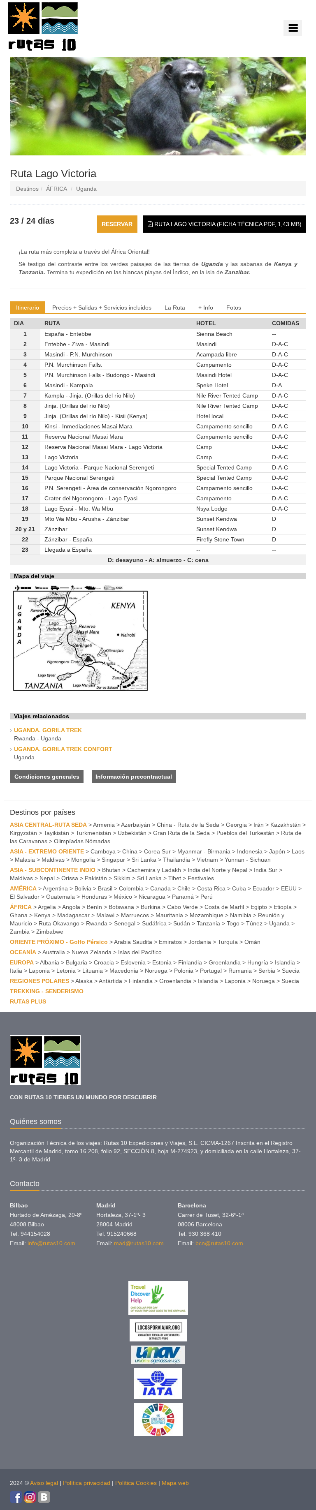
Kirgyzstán (23, 833)
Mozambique (206, 915)
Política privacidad (86, 1483)
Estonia (162, 962)
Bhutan (111, 870)
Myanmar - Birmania (203, 851)
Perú (206, 896)
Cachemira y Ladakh (154, 870)
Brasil (105, 888)
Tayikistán (56, 833)
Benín (94, 907)
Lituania (92, 970)
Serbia (266, 970)
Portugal (211, 970)
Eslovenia (133, 962)
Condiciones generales (46, 776)
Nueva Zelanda (92, 952)
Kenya (42, 915)
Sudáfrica (154, 923)
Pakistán (96, 878)
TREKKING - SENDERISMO (47, 991)
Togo (233, 923)
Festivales (201, 878)
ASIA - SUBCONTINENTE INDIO (52, 870)
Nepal (47, 878)
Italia (16, 970)
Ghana (19, 915)
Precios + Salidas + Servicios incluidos (101, 307)
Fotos (233, 307)
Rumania (240, 970)
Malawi (105, 915)
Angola (71, 907)
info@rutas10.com (51, 1243)
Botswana (121, 907)
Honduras (94, 896)
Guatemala (60, 896)
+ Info (205, 307)
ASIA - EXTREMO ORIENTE (47, 851)
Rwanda (96, 923)
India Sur (265, 870)
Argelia (47, 907)
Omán (252, 942)
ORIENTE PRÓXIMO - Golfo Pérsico (59, 942)
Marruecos (135, 915)
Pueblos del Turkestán (245, 833)
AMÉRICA (23, 888)
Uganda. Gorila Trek (48, 730)
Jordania (199, 942)
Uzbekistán (132, 833)
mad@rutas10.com (139, 1243)
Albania (49, 962)
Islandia (285, 962)
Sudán (181, 923)
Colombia (131, 888)
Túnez (254, 923)
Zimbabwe (49, 931)
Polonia (183, 970)
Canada (160, 888)
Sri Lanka (144, 859)
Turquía (228, 942)
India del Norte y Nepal (217, 870)
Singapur (113, 859)
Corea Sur (157, 851)
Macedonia (123, 970)
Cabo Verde (182, 907)
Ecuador (263, 888)
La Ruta (175, 307)
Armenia (104, 824)
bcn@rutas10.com (219, 1243)
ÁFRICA (56, 188)
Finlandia (190, 962)
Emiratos (170, 942)
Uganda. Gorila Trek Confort (63, 749)
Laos (298, 851)
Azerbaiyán (135, 824)
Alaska (84, 981)
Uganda (86, 188)
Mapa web (175, 1483)
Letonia (66, 970)
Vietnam (207, 859)
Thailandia (176, 859)
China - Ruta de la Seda (188, 824)
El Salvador (25, 896)
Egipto (259, 907)
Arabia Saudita (133, 942)
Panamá (183, 896)
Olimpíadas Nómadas (82, 841)
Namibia (240, 915)
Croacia (104, 962)
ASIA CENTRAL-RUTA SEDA (48, 824)
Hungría (257, 962)
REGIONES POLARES (39, 981)
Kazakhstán (285, 824)
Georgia (236, 824)
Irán (258, 824)
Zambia (20, 931)
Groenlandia (225, 962)
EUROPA (22, 962)
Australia (53, 952)
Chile (184, 888)
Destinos (27, 188)
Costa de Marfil (224, 907)
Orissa (69, 878)
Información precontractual (133, 776)
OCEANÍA (23, 952)
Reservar (117, 224)
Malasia (25, 859)
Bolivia (82, 888)
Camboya (103, 851)
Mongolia (83, 859)
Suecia (291, 970)
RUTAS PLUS (28, 1001)
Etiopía (283, 907)
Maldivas (53, 859)
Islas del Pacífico (140, 952)
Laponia (39, 970)
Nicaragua (152, 896)
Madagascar (73, 915)
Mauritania (169, 915)
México (123, 896)
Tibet (174, 878)
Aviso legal (44, 1483)
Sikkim (122, 878)
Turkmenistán (93, 833)
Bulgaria (76, 962)
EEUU (289, 888)
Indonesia (250, 851)
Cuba (239, 888)
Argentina (55, 888)
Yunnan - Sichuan (248, 859)
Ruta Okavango (59, 923)
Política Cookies (136, 1483)
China (129, 851)
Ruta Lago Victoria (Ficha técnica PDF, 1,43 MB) (227, 224)
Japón (277, 851)
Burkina (150, 907)
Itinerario (27, 307)
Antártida (110, 981)
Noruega (156, 970)
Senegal (124, 923)
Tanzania (208, 923)
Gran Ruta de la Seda (181, 833)
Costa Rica (211, 888)
